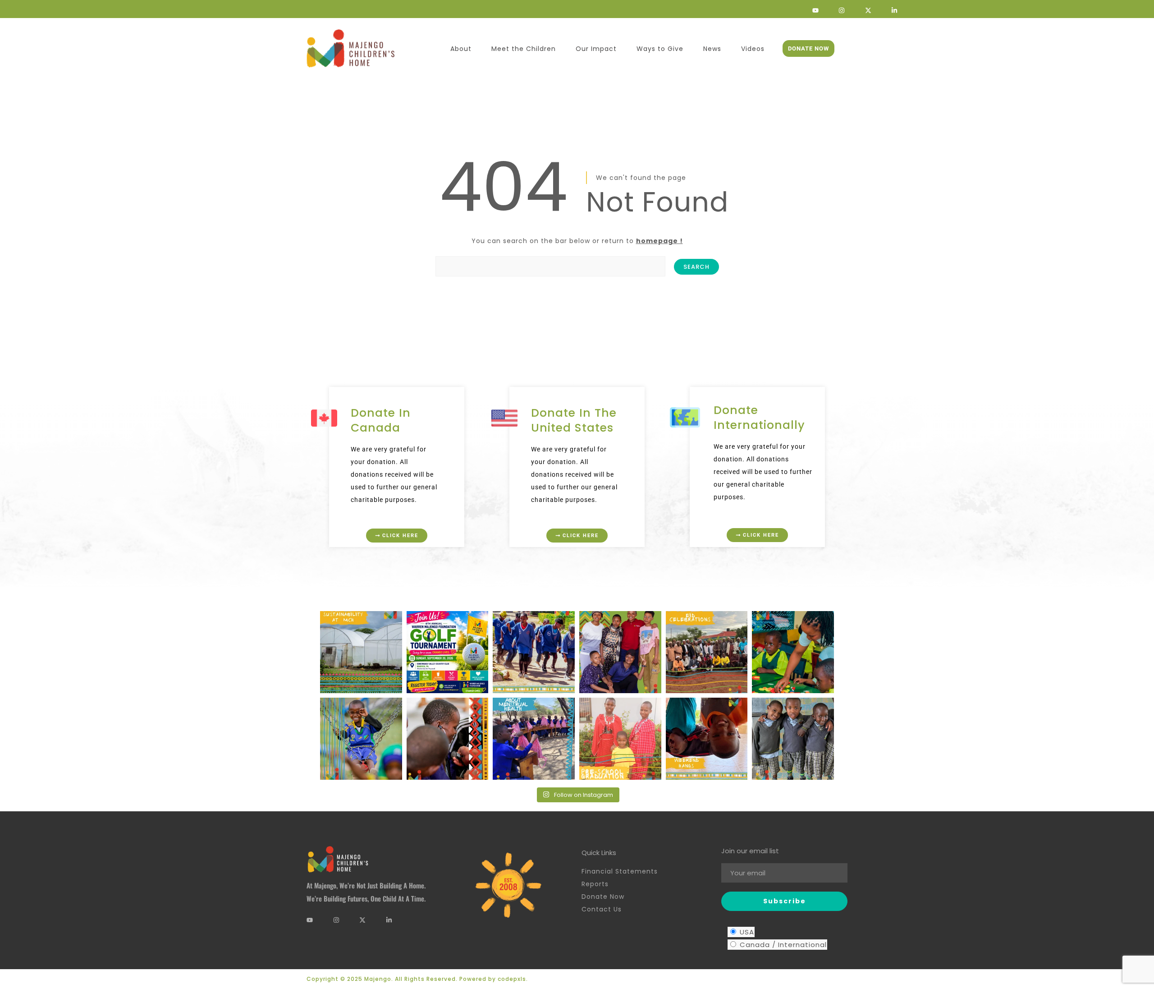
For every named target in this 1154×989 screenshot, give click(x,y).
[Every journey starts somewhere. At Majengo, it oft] (793, 652)
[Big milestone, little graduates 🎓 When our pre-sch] (620, 739)
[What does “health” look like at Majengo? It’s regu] (448, 739)
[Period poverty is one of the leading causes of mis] (534, 739)
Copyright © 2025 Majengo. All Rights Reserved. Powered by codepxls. (417, 979)
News (712, 49)
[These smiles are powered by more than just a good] (793, 739)
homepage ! (659, 240)
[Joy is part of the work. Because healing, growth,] (361, 739)
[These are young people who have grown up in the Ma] (620, 652)
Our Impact (596, 49)
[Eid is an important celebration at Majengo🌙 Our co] (707, 652)
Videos (753, 49)
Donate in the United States (574, 420)
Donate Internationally (759, 417)
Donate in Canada (381, 420)
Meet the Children (523, 49)
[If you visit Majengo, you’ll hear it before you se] (534, 652)
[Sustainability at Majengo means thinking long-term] (361, 652)
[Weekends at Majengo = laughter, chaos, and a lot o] (707, 739)
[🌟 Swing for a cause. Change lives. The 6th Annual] (448, 652)
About (461, 49)
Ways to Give (660, 49)
